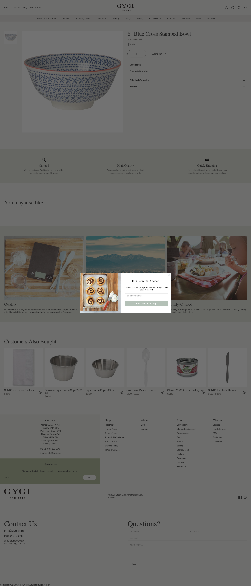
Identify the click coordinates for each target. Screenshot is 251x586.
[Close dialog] (169, 275)
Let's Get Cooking (146, 303)
